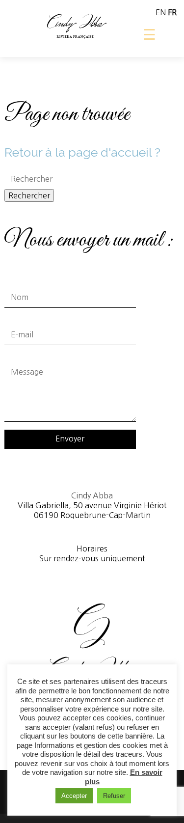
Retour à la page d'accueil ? (82, 152)
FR (172, 12)
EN (161, 12)
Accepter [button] (74, 795)
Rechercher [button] (29, 195)
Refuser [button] (114, 795)
